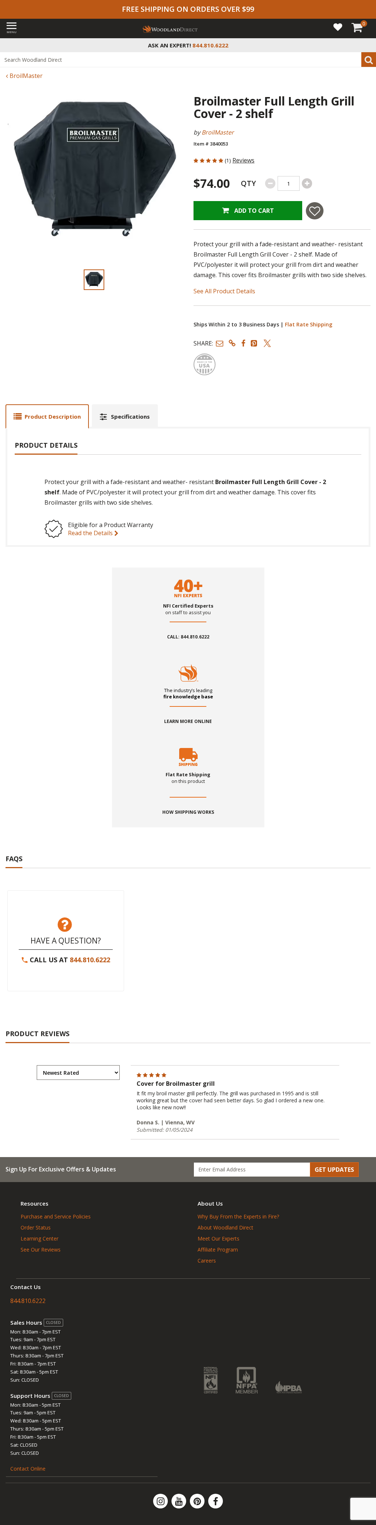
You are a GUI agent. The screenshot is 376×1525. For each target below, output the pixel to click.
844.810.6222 (90, 959)
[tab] (47, 416)
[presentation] (94, 279)
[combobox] (188, 59)
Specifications (130, 416)
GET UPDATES (334, 1170)
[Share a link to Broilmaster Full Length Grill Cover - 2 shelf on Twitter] (267, 343)
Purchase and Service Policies (56, 1216)
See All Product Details (224, 291)
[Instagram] (161, 1501)
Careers (207, 1260)
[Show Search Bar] (366, 45)
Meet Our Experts (218, 1238)
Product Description (53, 416)
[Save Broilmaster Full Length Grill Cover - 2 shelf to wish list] (314, 210)
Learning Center (39, 1238)
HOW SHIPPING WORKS (188, 812)
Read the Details (91, 533)
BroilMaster (25, 76)
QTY (248, 183)
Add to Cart (253, 211)
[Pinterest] (198, 1501)
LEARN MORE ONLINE (188, 721)
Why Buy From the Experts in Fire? (238, 1216)
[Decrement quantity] (270, 183)
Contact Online (28, 1468)
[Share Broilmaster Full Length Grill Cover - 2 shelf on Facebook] (243, 343)
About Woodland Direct (225, 1227)
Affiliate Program (218, 1249)
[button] (219, 343)
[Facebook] (215, 1501)
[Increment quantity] (306, 183)
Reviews (243, 160)
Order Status (36, 1227)
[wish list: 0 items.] (337, 26)
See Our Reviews (41, 1249)
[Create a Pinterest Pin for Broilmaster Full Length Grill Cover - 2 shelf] (254, 343)
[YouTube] (179, 1501)
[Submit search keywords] (368, 59)
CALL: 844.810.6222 (188, 637)
